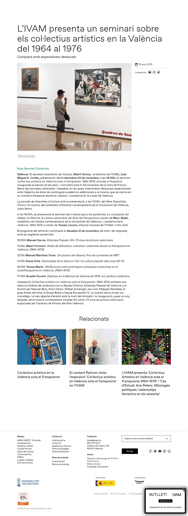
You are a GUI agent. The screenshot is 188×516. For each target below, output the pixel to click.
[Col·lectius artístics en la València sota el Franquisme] (41, 346)
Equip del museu (25, 451)
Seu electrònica (25, 462)
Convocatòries (24, 454)
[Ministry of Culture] (114, 483)
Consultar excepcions (97, 466)
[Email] (150, 72)
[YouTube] (159, 451)
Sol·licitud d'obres (60, 451)
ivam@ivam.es (94, 440)
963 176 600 (93, 443)
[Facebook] (154, 72)
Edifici (20, 457)
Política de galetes (135, 494)
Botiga (130, 451)
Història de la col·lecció (58, 441)
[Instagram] (164, 451)
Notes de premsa (60, 464)
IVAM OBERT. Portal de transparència (29, 441)
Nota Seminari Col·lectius (33, 168)
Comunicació (58, 461)
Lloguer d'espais (25, 460)
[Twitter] (158, 72)
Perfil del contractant (118, 494)
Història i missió (25, 446)
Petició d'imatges (60, 448)
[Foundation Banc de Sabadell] (139, 482)
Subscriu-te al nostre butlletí (139, 438)
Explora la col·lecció (61, 446)
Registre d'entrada (100, 494)
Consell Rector (24, 448)
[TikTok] (169, 451)
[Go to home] (24, 482)
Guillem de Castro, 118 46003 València (98, 447)
